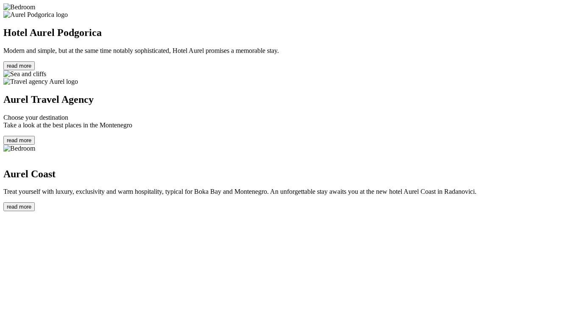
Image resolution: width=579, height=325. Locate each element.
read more (19, 66)
